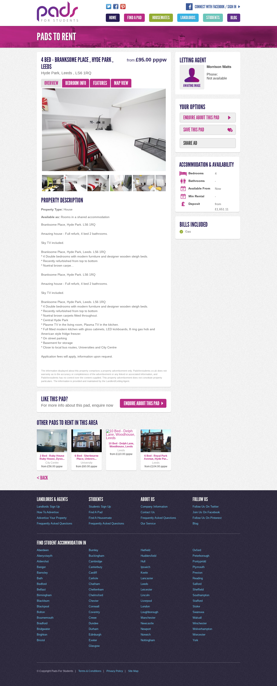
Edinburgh (95, 634)
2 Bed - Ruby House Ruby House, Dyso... (52, 457)
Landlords (187, 18)
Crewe (93, 617)
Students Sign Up (100, 506)
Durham (93, 629)
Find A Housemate (100, 517)
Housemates (161, 18)
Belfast (41, 589)
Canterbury (95, 567)
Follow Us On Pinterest (207, 517)
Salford (197, 584)
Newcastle (147, 623)
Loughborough (149, 612)
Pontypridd (199, 561)
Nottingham (148, 640)
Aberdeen (43, 550)
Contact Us (148, 512)
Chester (93, 600)
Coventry (94, 612)
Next (173, 128)
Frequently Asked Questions (54, 523)
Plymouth (199, 567)
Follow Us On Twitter (206, 506)
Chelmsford (96, 595)
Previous (34, 128)
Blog (233, 18)
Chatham (94, 584)
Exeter (93, 640)
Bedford (42, 584)
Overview (51, 83)
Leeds (144, 584)
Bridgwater (43, 629)
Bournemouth (45, 617)
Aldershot (43, 561)
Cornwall (94, 606)
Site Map (133, 671)
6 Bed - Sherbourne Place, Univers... (86, 457)
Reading (198, 578)
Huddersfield (148, 555)
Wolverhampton (202, 629)
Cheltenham (96, 589)
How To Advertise (48, 512)
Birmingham (44, 595)
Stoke (196, 606)
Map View (121, 83)
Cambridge (95, 561)
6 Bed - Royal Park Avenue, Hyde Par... (156, 457)
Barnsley (42, 572)
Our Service (148, 523)
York (195, 640)
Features (100, 83)
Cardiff (93, 572)
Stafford (198, 600)
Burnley (93, 550)
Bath (40, 578)
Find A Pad (134, 18)
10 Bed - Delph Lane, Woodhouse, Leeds (121, 445)
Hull (143, 561)
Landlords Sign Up (48, 506)
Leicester (146, 589)
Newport (146, 629)
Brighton (42, 634)
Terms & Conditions (89, 671)
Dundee (93, 623)
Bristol (41, 640)
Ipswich (145, 567)
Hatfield (145, 550)
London (145, 606)
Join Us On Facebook (206, 512)
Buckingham (96, 555)
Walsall (197, 617)
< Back (42, 478)
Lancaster (147, 578)
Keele (144, 572)
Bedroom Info (75, 83)
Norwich (146, 634)
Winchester (200, 623)
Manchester (148, 617)
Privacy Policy (114, 671)
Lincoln (145, 595)
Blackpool (43, 606)
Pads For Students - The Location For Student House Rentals (57, 11)
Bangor (41, 567)
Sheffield (198, 589)
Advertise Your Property (52, 517)
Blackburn (43, 600)
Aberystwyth (44, 555)
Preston (197, 572)
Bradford (42, 623)
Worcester (199, 634)
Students (213, 18)
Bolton (41, 612)
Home (112, 18)
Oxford (197, 550)
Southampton (201, 595)
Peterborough (201, 555)
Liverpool (146, 600)
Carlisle (93, 578)
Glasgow (94, 645)
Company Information (154, 506)
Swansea (198, 612)
